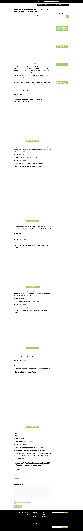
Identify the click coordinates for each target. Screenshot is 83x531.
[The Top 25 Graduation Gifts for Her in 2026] (61, 71)
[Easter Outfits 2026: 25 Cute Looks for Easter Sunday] (61, 89)
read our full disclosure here (18, 19)
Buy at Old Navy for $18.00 (32, 286)
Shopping (60, 4)
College (55, 4)
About (38, 1)
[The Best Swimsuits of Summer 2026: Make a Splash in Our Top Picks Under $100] (61, 34)
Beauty (51, 4)
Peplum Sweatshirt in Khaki (26, 431)
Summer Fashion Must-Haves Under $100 (62, 46)
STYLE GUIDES (35, 512)
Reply (17, 478)
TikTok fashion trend (20, 151)
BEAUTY (34, 516)
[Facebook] (60, 1)
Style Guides (40, 4)
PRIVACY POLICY (20, 515)
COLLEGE (34, 518)
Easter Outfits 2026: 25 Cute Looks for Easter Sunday (61, 83)
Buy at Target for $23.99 (32, 348)
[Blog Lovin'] (69, 1)
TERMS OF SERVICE (25, 515)
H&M (35, 63)
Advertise (44, 516)
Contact (41, 1)
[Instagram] (65, 1)
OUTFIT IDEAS (35, 514)
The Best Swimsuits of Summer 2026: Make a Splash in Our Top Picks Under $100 (61, 28)
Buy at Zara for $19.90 (32, 221)
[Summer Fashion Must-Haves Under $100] (61, 52)
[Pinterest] (67, 1)
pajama (15, 72)
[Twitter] (62, 1)
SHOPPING (34, 521)
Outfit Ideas (46, 4)
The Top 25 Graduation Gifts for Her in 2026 (62, 64)
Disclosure (44, 518)
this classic (38, 291)
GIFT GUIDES (35, 523)
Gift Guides (66, 4)
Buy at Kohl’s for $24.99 (32, 141)
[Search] (57, 1)
